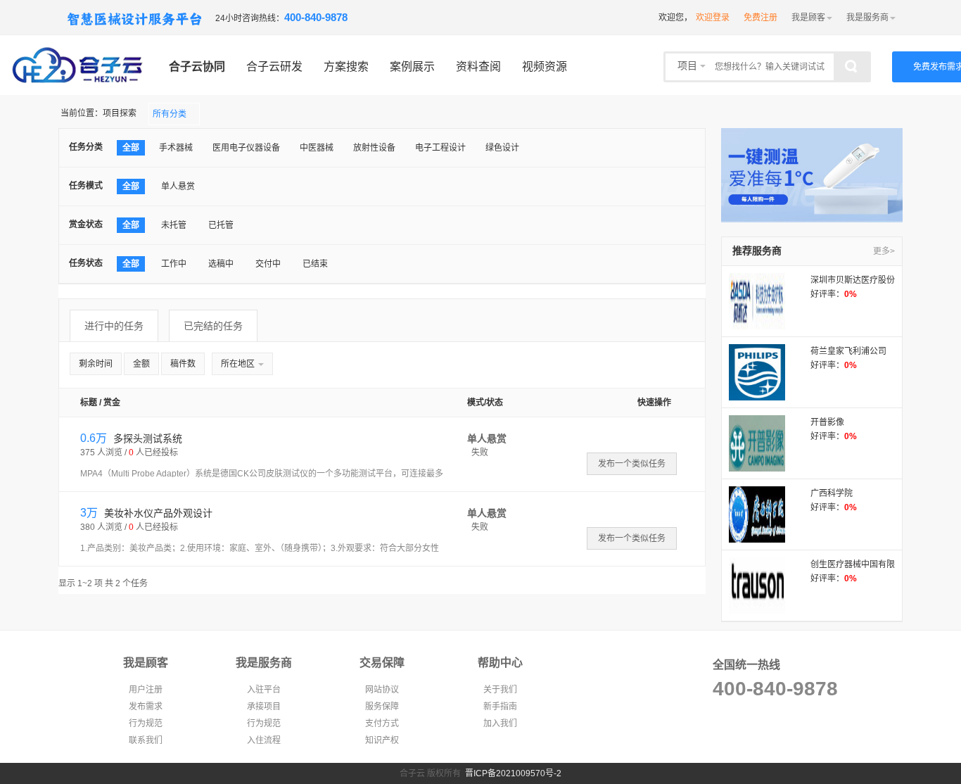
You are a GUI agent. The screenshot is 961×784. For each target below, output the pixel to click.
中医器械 (316, 148)
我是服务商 (867, 18)
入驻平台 (264, 690)
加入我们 (500, 723)
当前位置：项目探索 (98, 113)
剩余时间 (96, 364)
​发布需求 (146, 707)
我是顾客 (808, 18)
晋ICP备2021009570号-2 (513, 773)
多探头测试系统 (146, 438)
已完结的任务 (213, 325)
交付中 (268, 264)
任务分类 (86, 147)
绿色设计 (502, 148)
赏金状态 (86, 224)
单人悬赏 (178, 186)
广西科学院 (831, 493)
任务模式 (86, 186)
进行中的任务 (114, 325)
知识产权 (382, 740)
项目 (688, 66)
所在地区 (239, 364)
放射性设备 (374, 148)
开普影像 (827, 422)
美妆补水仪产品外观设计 (156, 513)
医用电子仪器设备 (246, 148)
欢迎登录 (713, 18)
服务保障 (382, 707)
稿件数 (183, 364)
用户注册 (146, 690)
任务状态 (86, 263)
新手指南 (500, 707)
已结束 (315, 264)
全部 (130, 148)
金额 (141, 364)
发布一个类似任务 (632, 464)
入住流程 (264, 740)
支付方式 (382, 723)
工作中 (173, 264)
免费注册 (760, 18)
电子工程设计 (440, 148)
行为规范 (146, 723)
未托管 (173, 225)
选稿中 (221, 264)
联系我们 (146, 740)
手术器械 (176, 148)
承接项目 (264, 707)
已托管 (221, 225)
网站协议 (382, 690)
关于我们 (500, 690)
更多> (884, 251)
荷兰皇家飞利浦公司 (848, 351)
